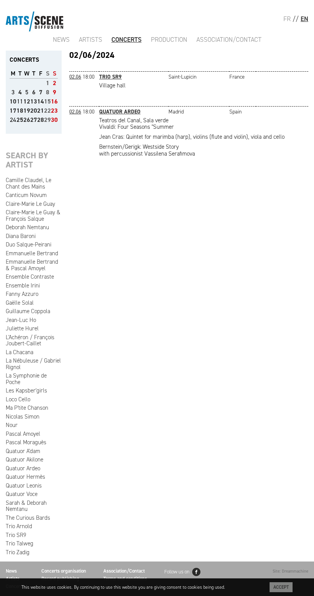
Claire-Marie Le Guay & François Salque (33, 216)
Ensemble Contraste (30, 277)
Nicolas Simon (22, 416)
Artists (90, 39)
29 (47, 120)
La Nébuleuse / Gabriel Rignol (33, 364)
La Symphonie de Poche (26, 379)
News (61, 39)
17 (13, 111)
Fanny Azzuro (22, 294)
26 (26, 120)
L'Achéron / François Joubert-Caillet (30, 340)
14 (40, 101)
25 (19, 120)
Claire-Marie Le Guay (30, 204)
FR (287, 19)
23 (54, 111)
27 (33, 120)
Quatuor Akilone (24, 459)
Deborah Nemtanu (27, 227)
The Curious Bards (28, 518)
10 (13, 101)
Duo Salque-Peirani (28, 244)
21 (40, 111)
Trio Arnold (19, 526)
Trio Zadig (17, 552)
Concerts (126, 39)
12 (26, 101)
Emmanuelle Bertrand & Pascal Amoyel (32, 265)
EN (304, 19)
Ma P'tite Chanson (27, 408)
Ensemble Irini (23, 285)
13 (33, 101)
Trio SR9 (16, 535)
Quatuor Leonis (24, 485)
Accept (281, 587)
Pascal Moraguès (26, 442)
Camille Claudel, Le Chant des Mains (28, 183)
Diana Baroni (21, 236)
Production (169, 39)
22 (47, 111)
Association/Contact (229, 39)
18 (19, 111)
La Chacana (19, 352)
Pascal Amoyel (23, 434)
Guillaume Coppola (28, 311)
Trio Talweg (19, 543)
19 (26, 111)
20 (33, 111)
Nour (12, 425)
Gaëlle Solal (20, 303)
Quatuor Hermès (25, 477)
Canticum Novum (26, 195)
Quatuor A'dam (23, 451)
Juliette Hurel (22, 328)
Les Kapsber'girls (26, 390)
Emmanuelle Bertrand (32, 253)
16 (54, 101)
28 (40, 120)
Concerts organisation (63, 571)
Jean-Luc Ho (21, 320)
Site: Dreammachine (290, 571)
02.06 (75, 76)
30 (54, 120)
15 (47, 101)
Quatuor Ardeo (23, 468)
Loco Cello (18, 399)
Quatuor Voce (22, 494)
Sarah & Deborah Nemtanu (26, 506)
